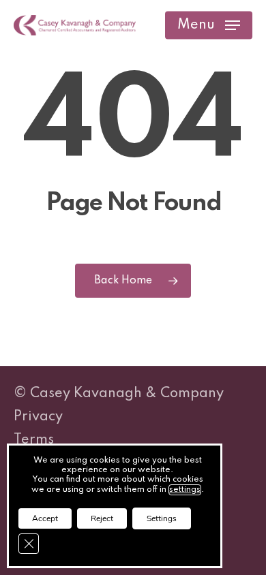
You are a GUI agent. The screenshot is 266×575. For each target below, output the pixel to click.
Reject (102, 518)
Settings (162, 518)
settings (185, 490)
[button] (208, 25)
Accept (45, 518)
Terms (34, 440)
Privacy (38, 417)
